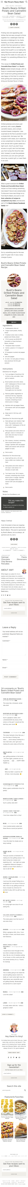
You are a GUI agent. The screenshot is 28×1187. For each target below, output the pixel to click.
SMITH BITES (7, 752)
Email (4, 668)
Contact (14, 1182)
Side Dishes (18, 5)
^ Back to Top (6, 1180)
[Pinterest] (5, 595)
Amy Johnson (10, 16)
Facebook (17, 507)
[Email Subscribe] (10, 595)
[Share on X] (14, 24)
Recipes (12, 5)
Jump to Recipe (14, 27)
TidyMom (6, 732)
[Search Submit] (25, 1090)
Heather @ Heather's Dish (13, 713)
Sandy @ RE (7, 851)
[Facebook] (1, 595)
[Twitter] (8, 595)
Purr (24, 1184)
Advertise (21, 1182)
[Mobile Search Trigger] (27, 2)
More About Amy (14, 1052)
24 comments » (21, 17)
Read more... (5, 591)
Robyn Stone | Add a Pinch (13, 798)
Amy (6, 769)
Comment (6, 641)
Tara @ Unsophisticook (12, 699)
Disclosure (6, 1182)
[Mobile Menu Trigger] (1, 2)
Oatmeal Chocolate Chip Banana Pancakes (6, 560)
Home (7, 5)
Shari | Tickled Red (10, 877)
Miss (4, 823)
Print (14, 322)
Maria (5, 991)
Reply (16, 700)
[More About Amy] (14, 1028)
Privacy (23, 1180)
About (18, 1180)
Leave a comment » (19, 550)
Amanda (6, 970)
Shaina (5, 929)
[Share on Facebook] (11, 24)
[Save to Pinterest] (17, 24)
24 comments (7, 550)
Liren (5, 1002)
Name (5, 660)
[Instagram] (3, 595)
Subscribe (14, 612)
